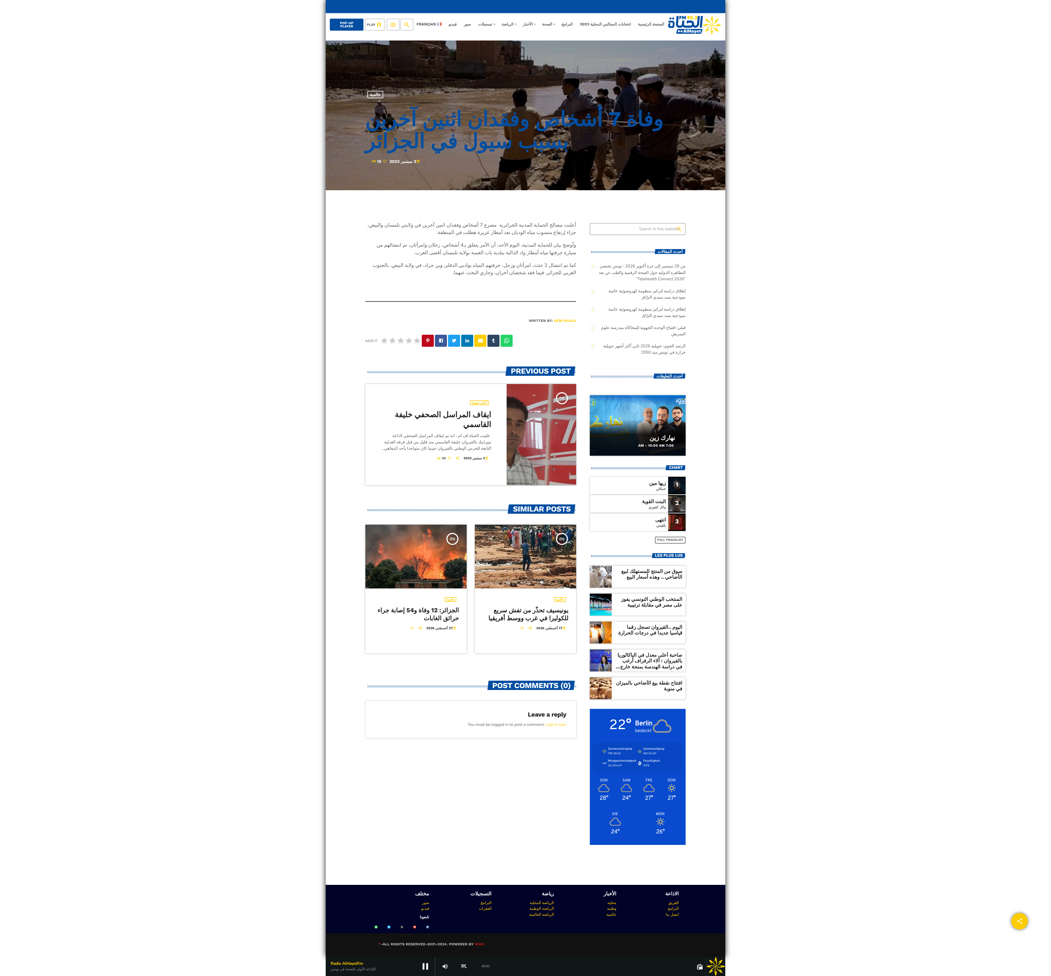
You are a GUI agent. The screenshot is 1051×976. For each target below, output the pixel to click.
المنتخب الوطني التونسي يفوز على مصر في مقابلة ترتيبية (651, 602)
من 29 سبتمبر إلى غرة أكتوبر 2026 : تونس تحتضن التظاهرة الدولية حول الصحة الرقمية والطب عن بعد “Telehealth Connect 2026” (642, 273)
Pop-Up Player (346, 24)
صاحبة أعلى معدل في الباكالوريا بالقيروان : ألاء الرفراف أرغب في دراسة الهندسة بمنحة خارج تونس (649, 664)
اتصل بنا (672, 914)
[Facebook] (427, 927)
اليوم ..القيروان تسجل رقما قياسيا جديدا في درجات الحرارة (650, 630)
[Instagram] (401, 927)
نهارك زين (662, 437)
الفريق (673, 902)
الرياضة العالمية (541, 914)
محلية (611, 902)
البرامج (673, 908)
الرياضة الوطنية (541, 908)
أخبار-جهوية (479, 403)
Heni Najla (565, 321)
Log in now (556, 724)
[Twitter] (389, 927)
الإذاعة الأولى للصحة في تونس (685, 6)
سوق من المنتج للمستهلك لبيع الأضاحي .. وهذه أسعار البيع (651, 574)
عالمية (375, 94)
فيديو (425, 908)
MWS (479, 944)
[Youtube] (414, 927)
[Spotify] (376, 927)
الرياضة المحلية (542, 902)
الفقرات (485, 908)
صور (425, 902)
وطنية (611, 908)
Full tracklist (670, 540)
